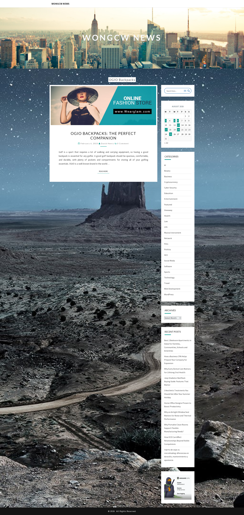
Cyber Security (170, 187)
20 (178, 129)
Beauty (167, 170)
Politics (167, 249)
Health (167, 215)
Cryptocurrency (171, 182)
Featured (168, 204)
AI (165, 165)
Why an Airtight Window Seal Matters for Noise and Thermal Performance (177, 415)
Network (168, 238)
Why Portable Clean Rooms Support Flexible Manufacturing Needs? (176, 428)
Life (165, 227)
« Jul (166, 142)
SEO (166, 255)
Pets (166, 244)
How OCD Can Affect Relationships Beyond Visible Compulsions (176, 440)
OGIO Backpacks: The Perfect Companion (103, 135)
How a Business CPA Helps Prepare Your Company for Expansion (175, 359)
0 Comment (123, 143)
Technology (169, 277)
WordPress (169, 294)
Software (168, 266)
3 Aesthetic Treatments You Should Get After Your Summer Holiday (177, 394)
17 (166, 129)
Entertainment (171, 199)
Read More (104, 171)
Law (166, 221)
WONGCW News (60, 3)
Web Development (172, 288)
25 (171, 134)
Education (168, 193)
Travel (167, 283)
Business (168, 176)
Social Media (169, 260)
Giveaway (168, 210)
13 (178, 125)
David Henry (107, 143)
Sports (167, 272)
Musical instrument (172, 232)
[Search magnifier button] (188, 91)
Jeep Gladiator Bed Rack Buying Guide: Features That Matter (176, 381)
